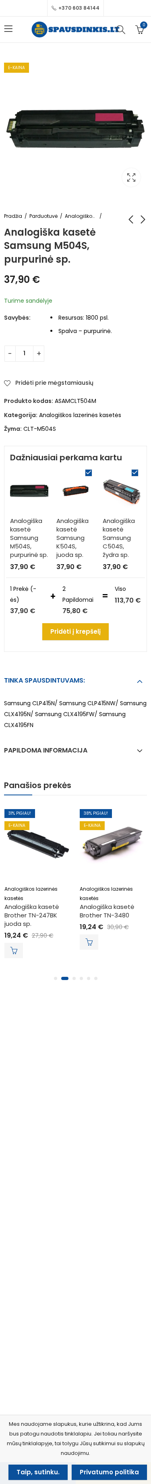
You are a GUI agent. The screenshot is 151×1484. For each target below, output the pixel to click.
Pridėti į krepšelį (75, 631)
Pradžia (13, 216)
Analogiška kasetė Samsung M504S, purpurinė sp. (29, 537)
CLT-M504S (39, 429)
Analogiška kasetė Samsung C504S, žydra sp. (119, 537)
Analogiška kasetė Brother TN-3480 (107, 910)
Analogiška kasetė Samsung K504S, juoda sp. (72, 537)
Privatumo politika (109, 1472)
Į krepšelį (13, 950)
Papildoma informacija (45, 750)
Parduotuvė (43, 216)
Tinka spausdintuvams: (44, 680)
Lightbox (131, 177)
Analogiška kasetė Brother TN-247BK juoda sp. (31, 915)
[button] (55, 978)
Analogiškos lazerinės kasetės (81, 216)
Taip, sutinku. (38, 1472)
